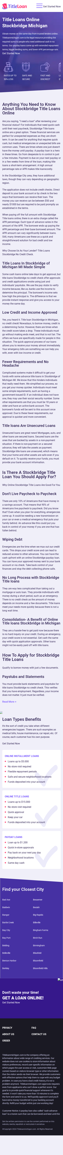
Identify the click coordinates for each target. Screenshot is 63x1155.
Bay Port (6, 938)
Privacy (7, 1027)
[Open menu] (39, 6)
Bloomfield (38, 960)
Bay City (6, 930)
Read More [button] (8, 701)
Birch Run (37, 938)
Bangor (5, 915)
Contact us (38, 1034)
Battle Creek (8, 922)
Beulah (36, 907)
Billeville (36, 922)
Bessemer (37, 899)
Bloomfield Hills (40, 968)
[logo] (18, 6)
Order (6, 1040)
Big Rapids (38, 915)
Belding (5, 945)
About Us (8, 1034)
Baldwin (6, 907)
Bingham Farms (40, 930)
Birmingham (39, 945)
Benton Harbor (9, 960)
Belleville (6, 953)
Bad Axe (6, 899)
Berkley (5, 968)
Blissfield (37, 953)
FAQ (33, 1027)
